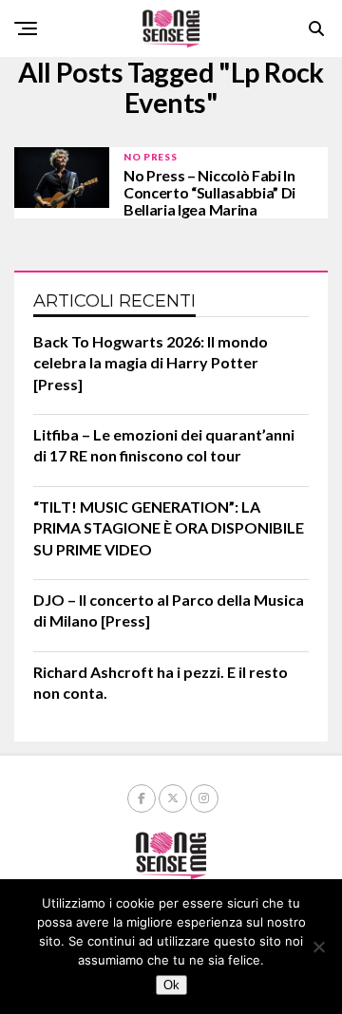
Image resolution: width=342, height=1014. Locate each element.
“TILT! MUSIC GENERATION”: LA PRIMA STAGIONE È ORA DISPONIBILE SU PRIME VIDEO (168, 528)
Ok (171, 985)
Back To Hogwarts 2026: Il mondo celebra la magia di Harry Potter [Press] (150, 362)
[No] (318, 946)
